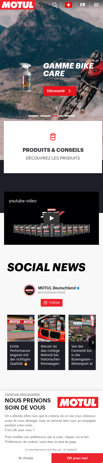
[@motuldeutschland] (29, 290)
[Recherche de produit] (54, 4)
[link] (51, 79)
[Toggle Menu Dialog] (96, 5)
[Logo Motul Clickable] (17, 5)
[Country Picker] (68, 5)
